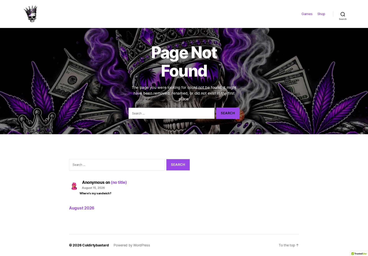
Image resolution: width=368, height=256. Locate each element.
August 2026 (81, 208)
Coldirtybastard (95, 245)
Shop (321, 14)
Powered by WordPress (131, 245)
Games (307, 14)
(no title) (119, 182)
